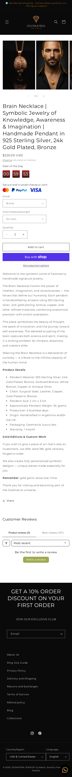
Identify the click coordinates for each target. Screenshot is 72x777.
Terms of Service (18, 694)
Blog (10, 710)
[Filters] (6, 543)
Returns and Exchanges (22, 686)
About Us (13, 654)
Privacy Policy (16, 670)
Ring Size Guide (17, 662)
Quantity (8, 227)
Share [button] (10, 500)
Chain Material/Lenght (16, 211)
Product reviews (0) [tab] (19, 532)
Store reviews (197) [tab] (53, 532)
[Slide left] (28, 96)
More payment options (36, 265)
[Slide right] (44, 96)
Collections (14, 718)
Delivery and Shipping (21, 678)
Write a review (36, 559)
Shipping (7, 160)
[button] (7, 22)
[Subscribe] (61, 634)
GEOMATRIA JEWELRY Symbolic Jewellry (34, 767)
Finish (6, 196)
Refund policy (16, 702)
